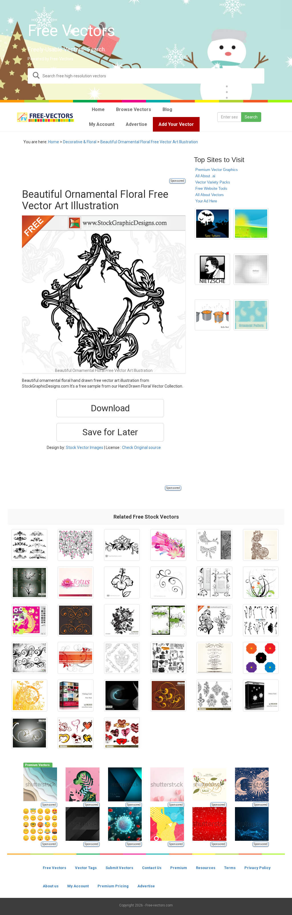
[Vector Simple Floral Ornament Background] (168, 582)
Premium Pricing (113, 886)
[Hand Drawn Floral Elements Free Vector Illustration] (214, 620)
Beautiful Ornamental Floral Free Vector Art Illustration (149, 142)
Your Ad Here (206, 201)
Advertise (146, 886)
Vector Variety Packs (212, 182)
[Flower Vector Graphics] (261, 582)
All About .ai (205, 176)
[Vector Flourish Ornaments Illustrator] (29, 545)
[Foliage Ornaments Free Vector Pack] (261, 620)
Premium (178, 868)
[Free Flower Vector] (122, 620)
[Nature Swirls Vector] (76, 545)
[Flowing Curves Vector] (122, 696)
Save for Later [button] (110, 432)
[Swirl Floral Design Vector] (29, 696)
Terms (230, 868)
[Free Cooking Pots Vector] (212, 315)
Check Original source (141, 447)
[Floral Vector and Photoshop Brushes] (29, 658)
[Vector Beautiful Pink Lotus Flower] (168, 545)
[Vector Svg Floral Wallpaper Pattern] (122, 658)
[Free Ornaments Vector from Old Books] (168, 658)
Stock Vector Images (84, 447)
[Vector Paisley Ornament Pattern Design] (251, 315)
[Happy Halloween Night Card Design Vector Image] (212, 223)
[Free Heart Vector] (76, 733)
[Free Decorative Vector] (214, 696)
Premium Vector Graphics (216, 170)
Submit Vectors (119, 868)
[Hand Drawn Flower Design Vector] (122, 545)
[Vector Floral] (214, 545)
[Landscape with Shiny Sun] (251, 223)
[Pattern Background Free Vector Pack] (261, 696)
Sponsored (177, 180)
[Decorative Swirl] (261, 545)
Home (53, 142)
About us (50, 886)
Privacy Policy (257, 868)
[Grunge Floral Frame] (168, 620)
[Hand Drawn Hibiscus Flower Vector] (122, 582)
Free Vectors (54, 868)
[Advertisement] (126, 165)
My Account (78, 886)
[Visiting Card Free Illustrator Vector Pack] (76, 696)
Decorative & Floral (79, 142)
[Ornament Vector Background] (76, 620)
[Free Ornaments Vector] (168, 696)
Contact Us (151, 868)
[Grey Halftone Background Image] (251, 269)
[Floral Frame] (214, 582)
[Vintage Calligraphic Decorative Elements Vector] (214, 658)
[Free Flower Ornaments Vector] (29, 582)
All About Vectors (209, 195)
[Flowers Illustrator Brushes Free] (29, 620)
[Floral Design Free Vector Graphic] (76, 658)
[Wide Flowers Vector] (261, 658)
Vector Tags (86, 868)
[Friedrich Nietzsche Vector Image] (212, 269)
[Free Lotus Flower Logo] (76, 582)
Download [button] (110, 408)
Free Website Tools (211, 188)
